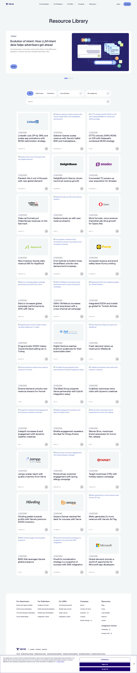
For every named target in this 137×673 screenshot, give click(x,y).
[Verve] (10, 4)
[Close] (134, 664)
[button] (45, 4)
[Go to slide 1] (66, 78)
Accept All (105, 669)
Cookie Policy (60, 661)
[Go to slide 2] (68, 78)
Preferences (104, 659)
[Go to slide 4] (72, 78)
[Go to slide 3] (70, 78)
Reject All (105, 664)
